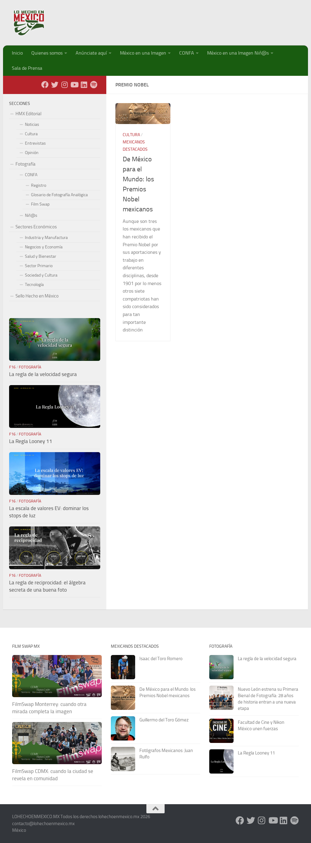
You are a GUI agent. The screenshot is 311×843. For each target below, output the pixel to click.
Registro (38, 185)
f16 (12, 367)
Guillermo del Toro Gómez (164, 720)
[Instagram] (64, 84)
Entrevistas (35, 143)
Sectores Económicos (36, 227)
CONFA (186, 53)
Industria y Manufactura (46, 237)
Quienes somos (47, 53)
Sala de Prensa (27, 68)
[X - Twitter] (54, 84)
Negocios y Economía (44, 247)
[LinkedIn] (83, 84)
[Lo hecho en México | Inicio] (34, 22)
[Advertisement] (188, 19)
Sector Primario (39, 265)
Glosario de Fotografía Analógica (59, 194)
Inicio (17, 53)
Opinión (32, 152)
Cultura (131, 134)
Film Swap (40, 204)
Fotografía (25, 164)
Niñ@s (31, 215)
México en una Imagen (143, 53)
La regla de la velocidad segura (43, 374)
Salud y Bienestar (40, 256)
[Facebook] (45, 84)
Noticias (32, 124)
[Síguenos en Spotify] (93, 84)
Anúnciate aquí (91, 53)
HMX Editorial (28, 113)
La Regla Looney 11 (30, 441)
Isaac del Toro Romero (161, 658)
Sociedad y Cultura (41, 275)
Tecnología (34, 284)
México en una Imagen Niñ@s (238, 53)
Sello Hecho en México (37, 296)
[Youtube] (74, 84)
